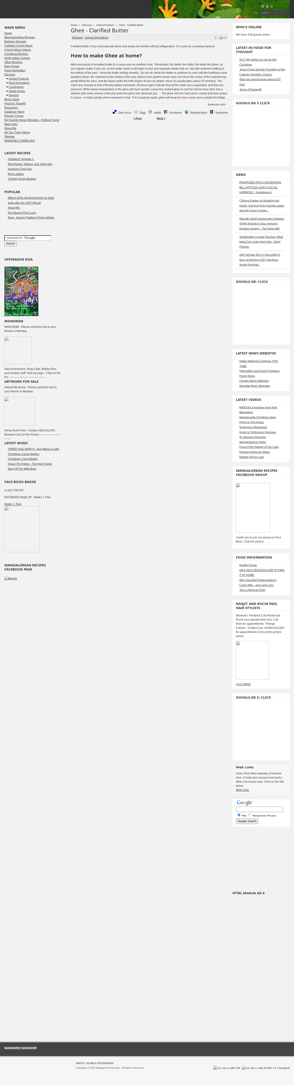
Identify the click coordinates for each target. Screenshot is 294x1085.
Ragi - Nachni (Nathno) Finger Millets (31, 217)
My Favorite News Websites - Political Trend (31, 120)
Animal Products (105, 25)
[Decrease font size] (272, 6)
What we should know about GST (260, 79)
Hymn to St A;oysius (251, 422)
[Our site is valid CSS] (227, 1068)
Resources (11, 107)
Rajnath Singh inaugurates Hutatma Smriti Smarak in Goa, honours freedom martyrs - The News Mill (261, 223)
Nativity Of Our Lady (251, 457)
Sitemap (9, 136)
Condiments (16, 87)
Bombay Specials (15, 41)
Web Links (10, 124)
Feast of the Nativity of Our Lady (259, 447)
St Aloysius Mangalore (253, 427)
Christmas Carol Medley (23, 459)
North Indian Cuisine (17, 58)
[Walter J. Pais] (22, 551)
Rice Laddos (16, 174)
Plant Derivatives (19, 82)
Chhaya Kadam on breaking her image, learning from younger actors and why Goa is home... (261, 205)
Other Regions (13, 62)
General (13, 95)
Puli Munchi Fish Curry (22, 212)
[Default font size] (267, 6)
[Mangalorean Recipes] (29, 9)
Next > (161, 118)
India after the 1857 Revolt (24, 203)
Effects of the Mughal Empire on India (31, 198)
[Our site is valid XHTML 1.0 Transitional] (266, 1068)
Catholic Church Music (18, 45)
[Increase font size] (263, 6)
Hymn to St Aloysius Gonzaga (257, 432)
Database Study (14, 111)
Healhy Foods (248, 565)
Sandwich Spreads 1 (21, 159)
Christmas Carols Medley (23, 454)
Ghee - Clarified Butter (100, 30)
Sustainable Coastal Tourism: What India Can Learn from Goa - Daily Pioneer (261, 241)
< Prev (137, 118)
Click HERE (243, 684)
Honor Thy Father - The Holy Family (30, 464)
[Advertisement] (149, 137)
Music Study (12, 99)
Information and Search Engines (259, 371)
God (242, 84)
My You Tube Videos (17, 132)
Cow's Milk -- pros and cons (256, 585)
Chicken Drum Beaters (22, 178)
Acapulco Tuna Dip (20, 169)
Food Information (14, 70)
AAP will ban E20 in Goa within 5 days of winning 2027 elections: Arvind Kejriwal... (259, 259)
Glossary (87, 25)
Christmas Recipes (16, 54)
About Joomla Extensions (94, 1063)
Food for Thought (15, 103)
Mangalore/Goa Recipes (19, 37)
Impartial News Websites (254, 386)
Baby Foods (11, 66)
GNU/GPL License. (136, 1072)
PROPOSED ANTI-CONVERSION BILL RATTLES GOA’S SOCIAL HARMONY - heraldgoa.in (260, 187)
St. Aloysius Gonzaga (252, 437)
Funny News (247, 376)
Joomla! (80, 1072)
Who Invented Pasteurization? (258, 580)
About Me (10, 128)
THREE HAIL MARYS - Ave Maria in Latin (33, 449)
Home (74, 25)
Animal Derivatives (96, 37)
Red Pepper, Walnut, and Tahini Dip (30, 164)
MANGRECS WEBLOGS (19, 140)
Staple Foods (16, 91)
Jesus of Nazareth (250, 89)
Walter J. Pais (12, 504)
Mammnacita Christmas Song (257, 417)
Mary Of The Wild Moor (22, 468)
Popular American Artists (254, 452)
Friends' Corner (14, 116)
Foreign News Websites (254, 380)
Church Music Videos (17, 49)
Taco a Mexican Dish (252, 590)
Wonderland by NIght (252, 442)
